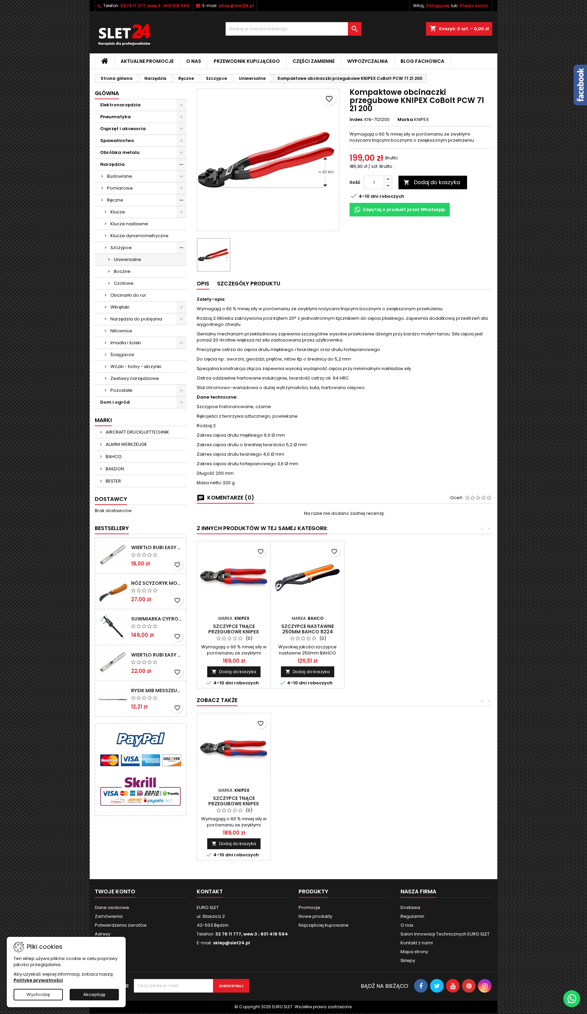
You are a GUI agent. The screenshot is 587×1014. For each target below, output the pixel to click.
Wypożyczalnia (367, 61)
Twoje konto (115, 891)
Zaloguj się (437, 5)
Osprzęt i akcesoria (123, 128)
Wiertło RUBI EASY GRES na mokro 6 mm (157, 547)
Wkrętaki (119, 307)
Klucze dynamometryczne (139, 235)
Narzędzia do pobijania (136, 319)
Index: (356, 120)
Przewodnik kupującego (247, 61)
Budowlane (119, 176)
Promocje (309, 907)
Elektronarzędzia (120, 105)
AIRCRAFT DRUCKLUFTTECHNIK (137, 432)
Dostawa (410, 907)
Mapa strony (414, 951)
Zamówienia (109, 916)
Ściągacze (122, 354)
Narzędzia (112, 164)
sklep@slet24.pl (236, 5)
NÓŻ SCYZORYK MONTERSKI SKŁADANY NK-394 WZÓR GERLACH (157, 583)
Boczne (122, 271)
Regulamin (412, 916)
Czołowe (124, 283)
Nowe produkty (315, 916)
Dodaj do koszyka (432, 182)
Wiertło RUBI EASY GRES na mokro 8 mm (157, 655)
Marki (103, 420)
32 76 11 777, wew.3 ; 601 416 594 (154, 5)
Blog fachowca (422, 61)
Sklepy (408, 960)
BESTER (113, 481)
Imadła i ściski (125, 342)
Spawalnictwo (117, 140)
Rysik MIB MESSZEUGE (157, 690)
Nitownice (121, 331)
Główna (107, 93)
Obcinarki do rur (128, 295)
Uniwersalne (127, 259)
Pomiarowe (120, 188)
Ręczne (115, 200)
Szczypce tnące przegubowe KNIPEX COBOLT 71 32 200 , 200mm (234, 632)
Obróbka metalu (120, 152)
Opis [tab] (203, 283)
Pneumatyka (115, 116)
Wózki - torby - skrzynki (135, 366)
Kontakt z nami (417, 943)
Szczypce (121, 247)
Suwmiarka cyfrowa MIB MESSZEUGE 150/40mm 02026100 (157, 619)
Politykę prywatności (38, 980)
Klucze (117, 212)
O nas (193, 61)
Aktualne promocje (147, 61)
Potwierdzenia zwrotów (121, 925)
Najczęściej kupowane (324, 925)
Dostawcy (111, 499)
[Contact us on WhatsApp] (571, 998)
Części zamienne (313, 61)
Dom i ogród (115, 402)
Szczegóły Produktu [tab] (248, 283)
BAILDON (114, 469)
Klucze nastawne (129, 224)
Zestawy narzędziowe (134, 378)
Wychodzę (38, 994)
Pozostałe (121, 390)
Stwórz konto (473, 5)
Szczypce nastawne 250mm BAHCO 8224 (307, 629)
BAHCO (113, 456)
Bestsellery (112, 528)
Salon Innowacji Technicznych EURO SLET (445, 934)
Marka (405, 120)
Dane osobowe (112, 907)
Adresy (102, 934)
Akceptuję (94, 994)
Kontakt (210, 891)
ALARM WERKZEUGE (126, 444)
